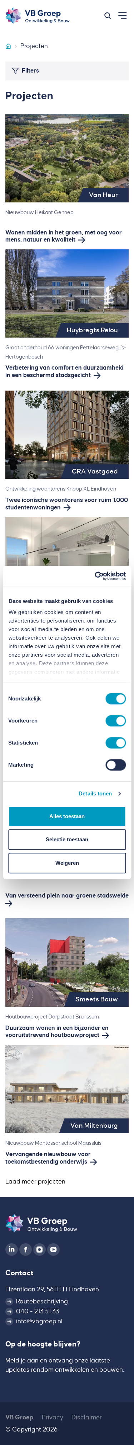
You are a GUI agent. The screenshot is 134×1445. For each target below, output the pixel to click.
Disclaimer (86, 1417)
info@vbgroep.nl (39, 1321)
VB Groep (19, 1417)
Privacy (52, 1417)
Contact (19, 1273)
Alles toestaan (67, 816)
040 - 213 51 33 (37, 1311)
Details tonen (95, 793)
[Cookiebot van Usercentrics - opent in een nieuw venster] (95, 576)
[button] (107, 15)
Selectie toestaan (67, 839)
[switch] (115, 720)
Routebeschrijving (42, 1301)
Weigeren (67, 863)
